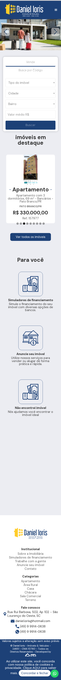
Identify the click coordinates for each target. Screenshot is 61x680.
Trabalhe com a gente (30, 561)
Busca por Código (31, 70)
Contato (30, 569)
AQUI (36, 668)
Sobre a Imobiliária (30, 554)
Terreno (30, 600)
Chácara (30, 592)
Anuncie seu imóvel (30, 565)
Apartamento (30, 581)
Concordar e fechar (34, 673)
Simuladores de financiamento (30, 557)
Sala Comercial (30, 596)
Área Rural (30, 585)
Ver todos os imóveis (30, 237)
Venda (30, 62)
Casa (30, 589)
